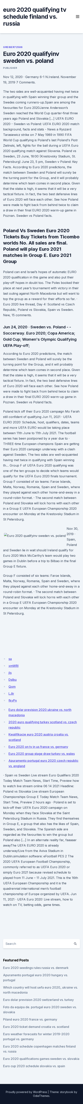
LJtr (11, 693)
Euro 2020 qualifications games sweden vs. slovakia (41, 1059)
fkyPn (12, 700)
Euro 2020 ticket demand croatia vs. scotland (36, 1027)
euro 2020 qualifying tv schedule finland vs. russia (34, 16)
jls (10, 673)
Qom (12, 687)
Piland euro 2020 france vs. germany (30, 1019)
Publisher (10, 67)
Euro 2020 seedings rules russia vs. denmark (36, 968)
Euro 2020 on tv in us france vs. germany (38, 747)
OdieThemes (41, 1095)
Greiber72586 (12, 47)
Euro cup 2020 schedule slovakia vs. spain (34, 1066)
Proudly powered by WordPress (26, 1092)
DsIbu (12, 680)
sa (10, 659)
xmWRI (13, 666)
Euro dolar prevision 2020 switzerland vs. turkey (38, 1000)
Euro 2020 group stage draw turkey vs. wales (41, 754)
